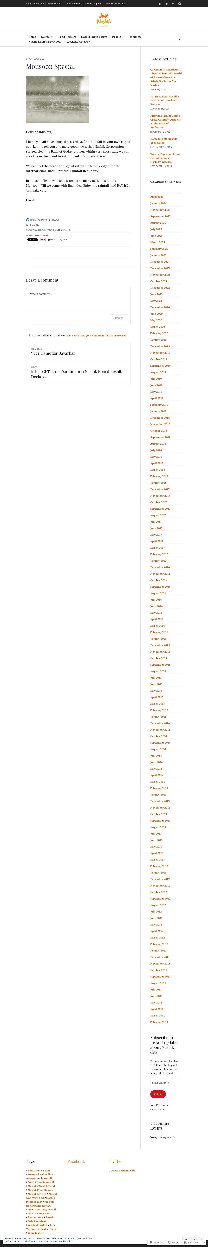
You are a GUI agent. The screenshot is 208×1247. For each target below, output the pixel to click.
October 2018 (158, 430)
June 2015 (156, 684)
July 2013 (156, 833)
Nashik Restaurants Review (40, 1203)
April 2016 (156, 619)
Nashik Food (47, 1186)
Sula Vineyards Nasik (40, 1227)
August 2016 (158, 593)
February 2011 (159, 1022)
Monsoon (54, 230)
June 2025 (156, 236)
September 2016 (160, 586)
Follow (158, 1094)
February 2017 (159, 554)
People (116, 37)
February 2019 (159, 404)
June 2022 (156, 294)
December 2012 (160, 879)
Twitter (115, 1161)
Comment (118, 317)
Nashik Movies (37, 1194)
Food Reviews (67, 37)
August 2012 (158, 905)
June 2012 (156, 918)
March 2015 (157, 703)
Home (32, 37)
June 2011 (156, 996)
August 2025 (158, 223)
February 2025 (159, 249)
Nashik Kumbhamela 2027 (45, 41)
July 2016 (156, 599)
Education (34, 1170)
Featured (33, 1174)
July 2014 (156, 755)
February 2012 (159, 944)
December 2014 (160, 723)
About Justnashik (35, 3)
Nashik (66, 230)
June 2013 (156, 840)
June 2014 (156, 762)
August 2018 (158, 443)
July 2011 (156, 989)
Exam (46, 1170)
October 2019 (158, 359)
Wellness (136, 37)
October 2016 (158, 580)
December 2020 (160, 307)
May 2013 (156, 846)
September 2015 (160, 664)
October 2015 (158, 658)
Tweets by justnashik (122, 1170)
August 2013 (158, 827)
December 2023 (160, 268)
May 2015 (156, 690)
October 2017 (158, 502)
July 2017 (156, 521)
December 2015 (160, 645)
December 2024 (160, 262)
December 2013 (160, 801)
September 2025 (160, 216)
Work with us (54, 3)
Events (45, 37)
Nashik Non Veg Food (42, 1196)
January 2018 (158, 482)
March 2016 (157, 625)
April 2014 (156, 775)
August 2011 (158, 983)
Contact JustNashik (115, 3)
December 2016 (160, 567)
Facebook (76, 1161)
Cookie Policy (65, 1241)
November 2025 (160, 210)
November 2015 (160, 651)
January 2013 (158, 872)
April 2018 (156, 463)
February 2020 (159, 333)
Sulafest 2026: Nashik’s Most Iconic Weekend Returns (165, 100)
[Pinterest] (179, 3)
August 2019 (158, 372)
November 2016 (160, 573)
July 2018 (156, 450)
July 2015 (156, 677)
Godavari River (37, 230)
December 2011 (160, 957)
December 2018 (160, 417)
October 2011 (158, 970)
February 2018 (159, 476)
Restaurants (35, 1217)
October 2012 (158, 892)
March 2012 (157, 937)
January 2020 (158, 339)
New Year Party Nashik (42, 1209)
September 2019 (160, 365)
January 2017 (158, 560)
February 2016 (159, 632)
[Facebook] (160, 3)
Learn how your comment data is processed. (99, 335)
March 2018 (157, 469)
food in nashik (46, 1182)
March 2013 (157, 859)
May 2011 (156, 1002)
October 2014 (158, 736)
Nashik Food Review (40, 1190)
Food (31, 1182)
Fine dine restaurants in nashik (39, 1176)
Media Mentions (73, 3)
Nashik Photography (40, 1199)
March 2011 (157, 1015)
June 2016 (156, 606)
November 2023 (160, 274)
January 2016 (158, 638)
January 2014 (158, 794)
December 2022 (160, 287)
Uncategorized (35, 59)
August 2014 (158, 749)
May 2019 (156, 391)
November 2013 (160, 807)
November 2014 (160, 729)
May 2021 (156, 300)
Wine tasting (36, 1233)
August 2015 (158, 671)
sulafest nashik (37, 1225)
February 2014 (159, 788)
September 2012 (160, 898)
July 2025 (156, 229)
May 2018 (156, 456)
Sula (30, 1221)
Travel (53, 1229)
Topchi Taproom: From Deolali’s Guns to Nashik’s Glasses (165, 158)
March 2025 (157, 242)
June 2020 (156, 313)
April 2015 (156, 697)
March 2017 (157, 547)
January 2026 (158, 203)
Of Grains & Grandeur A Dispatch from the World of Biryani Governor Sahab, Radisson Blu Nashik (166, 77)
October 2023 (158, 281)
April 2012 (156, 931)
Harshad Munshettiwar (44, 220)
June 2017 (156, 528)
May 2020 (156, 320)
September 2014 (160, 742)
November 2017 (160, 495)
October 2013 (158, 814)
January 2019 (158, 411)
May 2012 (156, 924)
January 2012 (158, 950)
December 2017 (160, 489)
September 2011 (160, 976)
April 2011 (156, 1009)
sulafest (41, 1221)
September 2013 (160, 820)
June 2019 (156, 385)
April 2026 (156, 197)
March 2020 (157, 326)
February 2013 (159, 866)
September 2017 (160, 508)
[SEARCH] (179, 39)
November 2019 (160, 352)
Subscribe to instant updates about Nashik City (164, 1045)
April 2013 (156, 853)
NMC (31, 1213)
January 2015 (158, 716)
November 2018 (160, 424)
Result (50, 1217)
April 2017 (156, 541)
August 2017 (158, 515)
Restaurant (44, 1213)
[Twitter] (166, 3)
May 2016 (156, 612)
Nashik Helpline (93, 3)
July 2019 (156, 378)
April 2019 (156, 398)
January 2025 (158, 255)
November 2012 (160, 885)
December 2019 (160, 346)
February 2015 (159, 710)
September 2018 (160, 437)
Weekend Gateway (78, 41)
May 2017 (156, 534)
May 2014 (156, 768)
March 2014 (157, 781)
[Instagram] (173, 3)
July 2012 (156, 911)
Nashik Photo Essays (94, 37)
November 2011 (160, 963)
